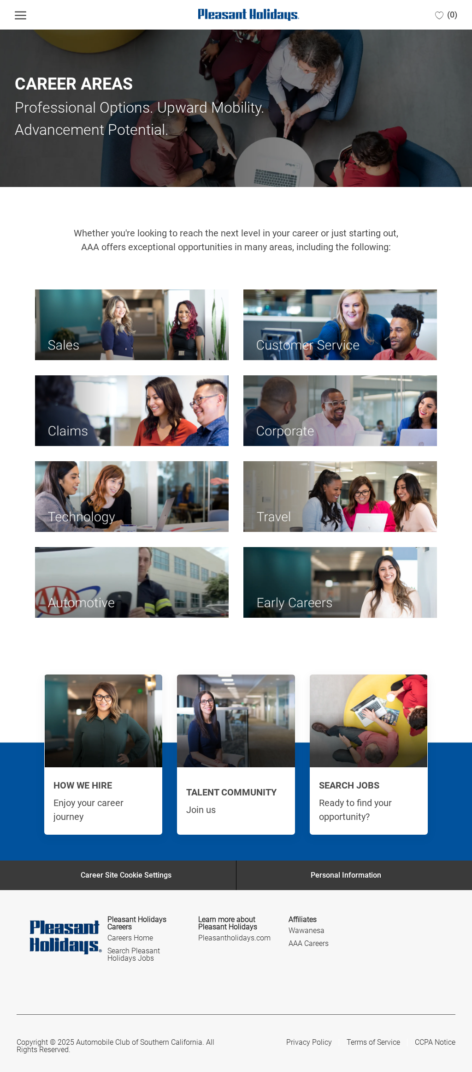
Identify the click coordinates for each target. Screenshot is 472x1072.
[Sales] (132, 325)
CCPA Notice (435, 1042)
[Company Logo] (232, 14)
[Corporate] (340, 410)
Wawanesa (306, 930)
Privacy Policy (309, 1042)
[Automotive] (132, 582)
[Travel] (340, 496)
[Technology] (132, 496)
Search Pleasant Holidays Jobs (133, 954)
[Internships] (340, 582)
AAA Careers (309, 943)
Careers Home (130, 937)
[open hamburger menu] (20, 15)
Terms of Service (373, 1042)
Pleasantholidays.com (234, 937)
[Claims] (132, 410)
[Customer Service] (340, 325)
